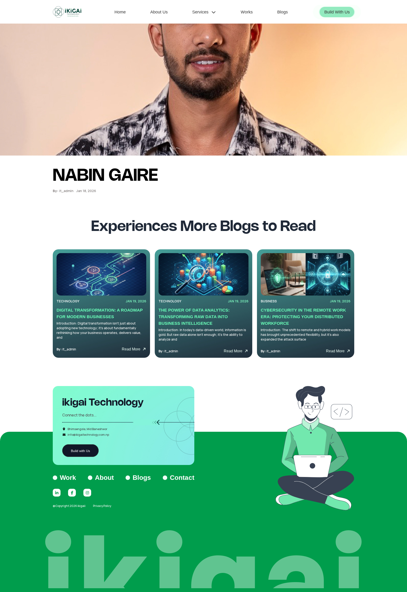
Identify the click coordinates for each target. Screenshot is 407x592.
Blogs (142, 477)
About (104, 477)
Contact (182, 477)
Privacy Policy (102, 506)
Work (68, 477)
